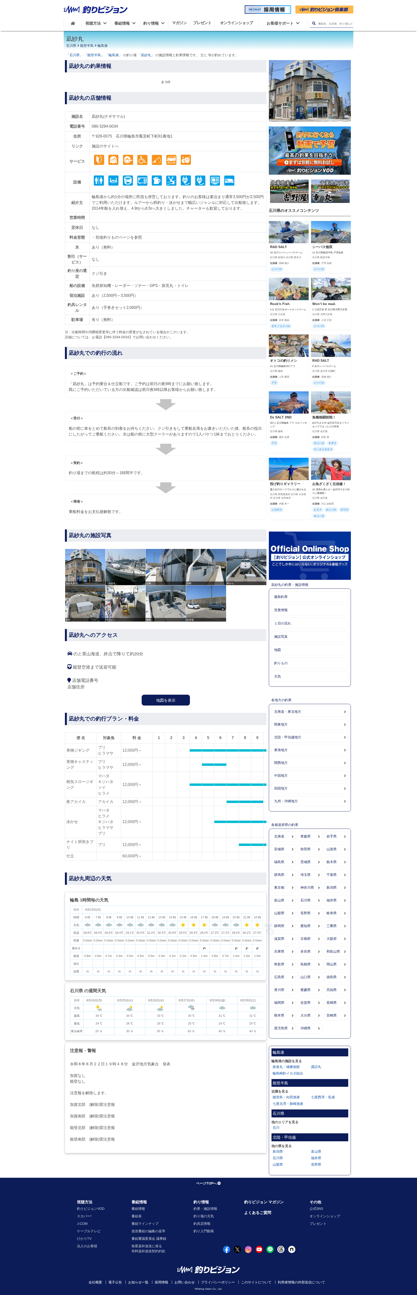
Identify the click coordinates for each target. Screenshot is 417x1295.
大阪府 (332, 939)
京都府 (305, 939)
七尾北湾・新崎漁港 (288, 1104)
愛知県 (305, 926)
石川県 (71, 46)
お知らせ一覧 (138, 1282)
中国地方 (281, 775)
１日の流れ (282, 623)
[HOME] (73, 23)
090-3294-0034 (105, 126)
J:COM (82, 1224)
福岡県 (279, 1002)
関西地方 (281, 763)
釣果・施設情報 (205, 1209)
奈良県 (305, 951)
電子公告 (115, 1282)
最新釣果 (281, 597)
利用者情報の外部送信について (301, 1282)
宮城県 (279, 849)
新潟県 (332, 887)
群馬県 (279, 875)
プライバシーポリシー (218, 1282)
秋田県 (305, 849)
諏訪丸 (316, 1067)
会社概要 (95, 1282)
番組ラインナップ (145, 1224)
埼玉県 (305, 875)
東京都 (279, 887)
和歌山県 (333, 951)
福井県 (332, 900)
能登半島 (87, 46)
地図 (277, 650)
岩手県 (332, 836)
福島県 (279, 862)
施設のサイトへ (105, 146)
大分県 (305, 1015)
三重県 (332, 926)
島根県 (305, 964)
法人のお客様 (87, 1246)
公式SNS (316, 1209)
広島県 (279, 977)
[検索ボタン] (314, 23)
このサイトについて (256, 1282)
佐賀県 (305, 1002)
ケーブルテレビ (89, 1231)
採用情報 (161, 1282)
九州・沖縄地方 (286, 801)
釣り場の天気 (204, 1216)
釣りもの (281, 663)
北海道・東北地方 (287, 711)
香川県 (279, 990)
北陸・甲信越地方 (287, 737)
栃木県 (332, 862)
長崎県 (332, 1002)
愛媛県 (305, 990)
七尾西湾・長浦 (323, 1097)
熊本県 (279, 1015)
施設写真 (281, 636)
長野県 (305, 913)
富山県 (279, 900)
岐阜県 (332, 913)
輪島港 (102, 46)
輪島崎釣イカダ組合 (288, 1073)
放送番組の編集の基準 (148, 1231)
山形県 (332, 849)
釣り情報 (201, 1202)
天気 (277, 676)
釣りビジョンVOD (90, 1209)
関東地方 (281, 724)
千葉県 (332, 875)
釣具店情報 (202, 1224)
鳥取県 (279, 964)
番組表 (137, 1216)
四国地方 (281, 788)
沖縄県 (305, 1028)
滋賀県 (279, 939)
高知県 (332, 990)
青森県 (305, 836)
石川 (276, 1127)
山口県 (305, 977)
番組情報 (139, 1202)
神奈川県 (307, 887)
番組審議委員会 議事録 (149, 1238)
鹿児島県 (281, 1028)
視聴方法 (84, 1202)
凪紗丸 (146, 55)
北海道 (279, 836)
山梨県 (279, 913)
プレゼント (318, 1224)
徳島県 (332, 977)
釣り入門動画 (204, 1231)
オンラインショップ (325, 1216)
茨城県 (305, 862)
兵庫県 (279, 951)
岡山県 (332, 964)
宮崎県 (332, 1015)
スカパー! (84, 1216)
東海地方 (281, 750)
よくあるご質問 (257, 1213)
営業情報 (281, 610)
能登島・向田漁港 (286, 1097)
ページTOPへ (206, 1183)
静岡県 (279, 926)
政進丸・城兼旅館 (286, 1067)
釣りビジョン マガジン (264, 1202)
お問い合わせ (184, 1282)
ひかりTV (84, 1238)
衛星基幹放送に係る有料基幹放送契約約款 (148, 1248)
